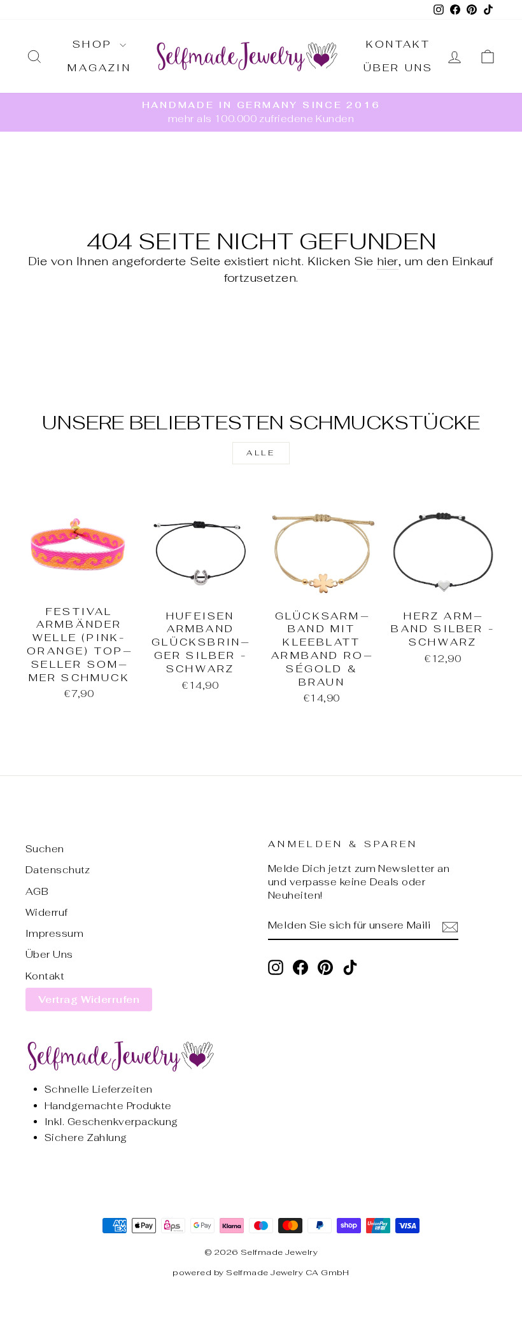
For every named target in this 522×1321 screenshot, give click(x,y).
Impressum (54, 933)
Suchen (44, 849)
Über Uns (398, 67)
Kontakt (398, 44)
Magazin (98, 67)
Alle (260, 453)
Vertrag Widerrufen (88, 999)
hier (388, 261)
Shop (94, 44)
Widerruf (46, 912)
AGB (36, 891)
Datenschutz (57, 870)
